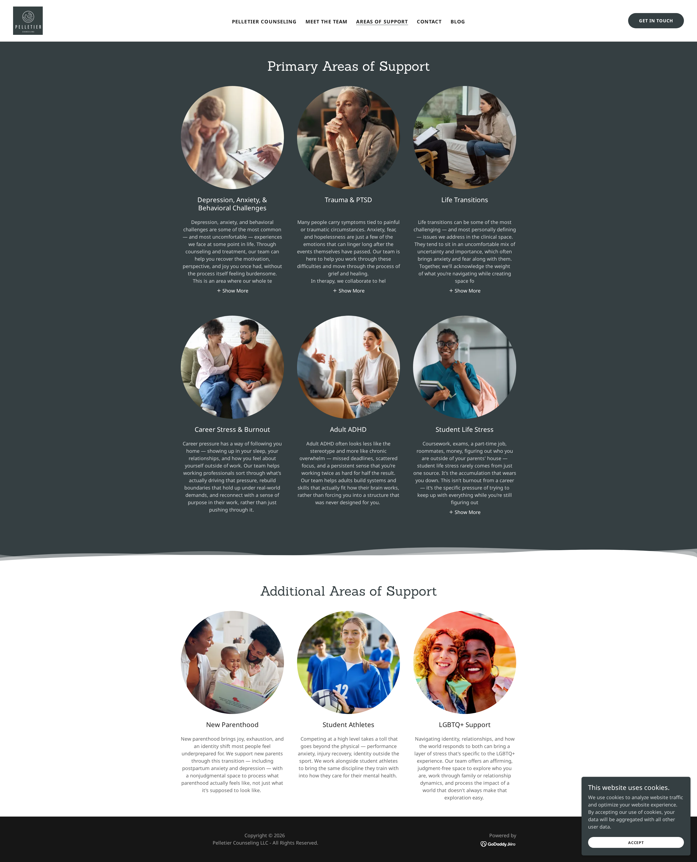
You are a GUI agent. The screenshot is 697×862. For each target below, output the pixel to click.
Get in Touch (656, 21)
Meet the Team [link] (326, 21)
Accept (636, 842)
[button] (232, 290)
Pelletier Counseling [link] (264, 21)
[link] (28, 20)
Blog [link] (458, 21)
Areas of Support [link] (382, 21)
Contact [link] (429, 21)
